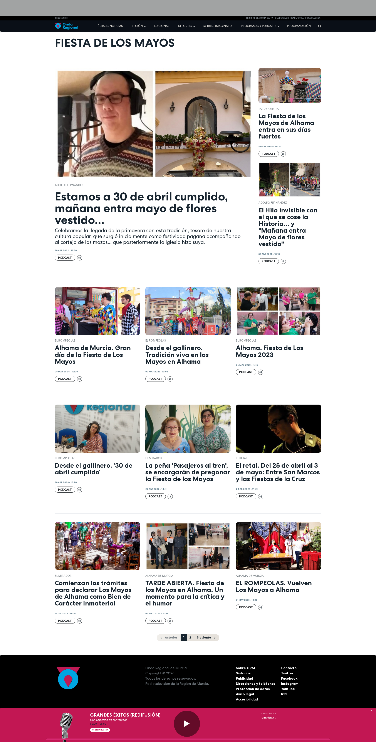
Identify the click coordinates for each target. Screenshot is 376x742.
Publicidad (244, 678)
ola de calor (282, 18)
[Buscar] (318, 26)
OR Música (268, 717)
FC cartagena (312, 18)
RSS (284, 694)
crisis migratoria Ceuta (259, 18)
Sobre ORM (245, 668)
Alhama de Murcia (159, 576)
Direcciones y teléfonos (255, 683)
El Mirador (153, 458)
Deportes (185, 26)
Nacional (161, 26)
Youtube (288, 689)
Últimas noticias (110, 26)
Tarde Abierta (268, 109)
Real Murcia (297, 18)
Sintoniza (243, 673)
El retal (241, 458)
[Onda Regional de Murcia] (66, 26)
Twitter (287, 673)
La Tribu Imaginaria (217, 26)
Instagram (289, 683)
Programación (299, 26)
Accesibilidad (247, 699)
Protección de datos (253, 689)
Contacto (289, 668)
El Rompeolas (65, 340)
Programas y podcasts (258, 26)
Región (137, 26)
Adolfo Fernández (69, 185)
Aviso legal (245, 694)
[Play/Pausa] (187, 724)
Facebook (289, 678)
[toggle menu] (145, 25)
